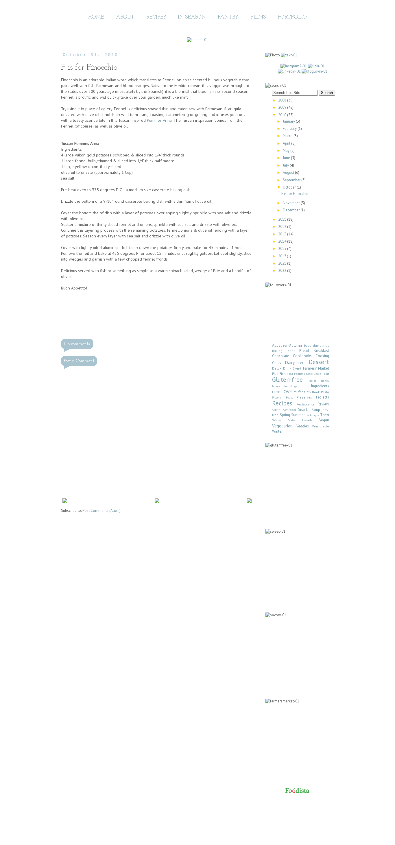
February (290, 128)
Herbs (312, 381)
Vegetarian (282, 426)
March (288, 135)
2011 (282, 219)
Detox (276, 368)
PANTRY (228, 17)
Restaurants (305, 404)
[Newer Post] (65, 501)
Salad (276, 409)
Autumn (295, 345)
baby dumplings (316, 345)
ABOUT (125, 17)
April (287, 143)
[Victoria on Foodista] (297, 791)
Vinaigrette (320, 426)
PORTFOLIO (292, 17)
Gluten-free (287, 379)
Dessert (319, 362)
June (287, 157)
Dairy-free (294, 362)
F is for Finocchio (295, 193)
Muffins (299, 392)
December (291, 210)
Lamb (276, 392)
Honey (325, 381)
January (289, 121)
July (286, 165)
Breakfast (321, 350)
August (289, 172)
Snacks (303, 409)
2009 (282, 107)
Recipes (282, 403)
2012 (282, 226)
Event (297, 368)
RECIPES (156, 17)
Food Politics (295, 374)
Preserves (304, 397)
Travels (307, 420)
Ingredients (320, 385)
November (292, 202)
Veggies (302, 426)
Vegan (324, 420)
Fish (282, 373)
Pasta (325, 392)
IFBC (304, 386)
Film (275, 373)
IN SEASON (192, 17)
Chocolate (280, 355)
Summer (298, 414)
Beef (291, 350)
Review (323, 404)
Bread (304, 350)
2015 (282, 248)
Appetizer (279, 345)
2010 (282, 114)
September (292, 180)
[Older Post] (249, 501)
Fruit (325, 374)
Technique (312, 415)
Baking (277, 350)
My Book (313, 392)
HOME (96, 17)
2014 (282, 241)
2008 (282, 100)
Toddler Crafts (283, 420)
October (290, 187)
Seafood (289, 409)
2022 (282, 270)
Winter (277, 431)
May (286, 150)
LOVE (286, 391)
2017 (282, 256)
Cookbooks (302, 355)
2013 (282, 234)
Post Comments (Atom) (101, 510)
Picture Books (282, 397)
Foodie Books (312, 374)
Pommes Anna (159, 120)
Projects (322, 397)
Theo (324, 414)
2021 (282, 263)
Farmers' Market (316, 368)
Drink (287, 368)
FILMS (258, 17)
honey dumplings (284, 386)
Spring (285, 414)
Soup (316, 409)
